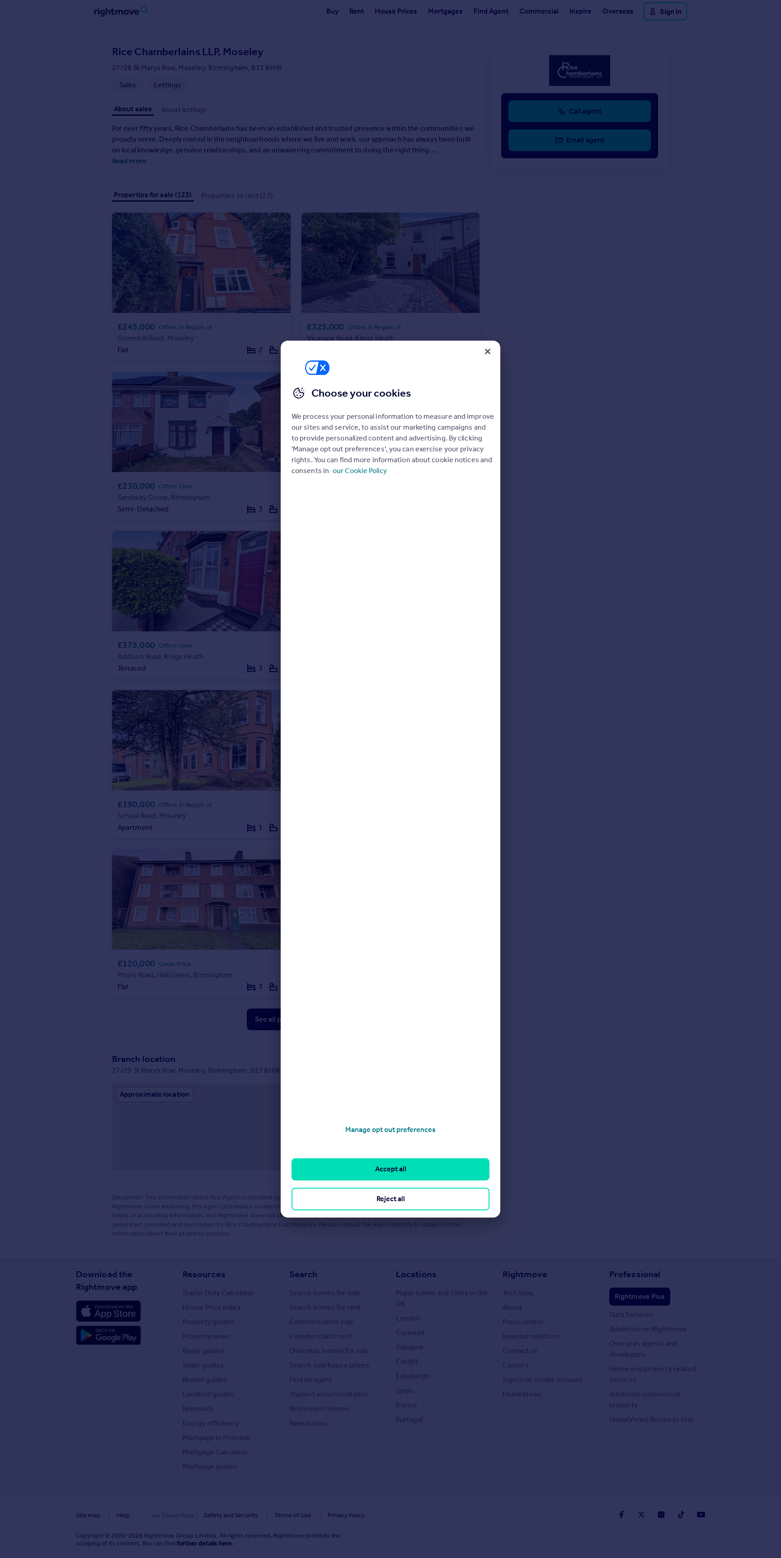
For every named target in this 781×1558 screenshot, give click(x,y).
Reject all (390, 1198)
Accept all (390, 1169)
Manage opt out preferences (390, 1129)
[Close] (488, 351)
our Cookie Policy (360, 470)
